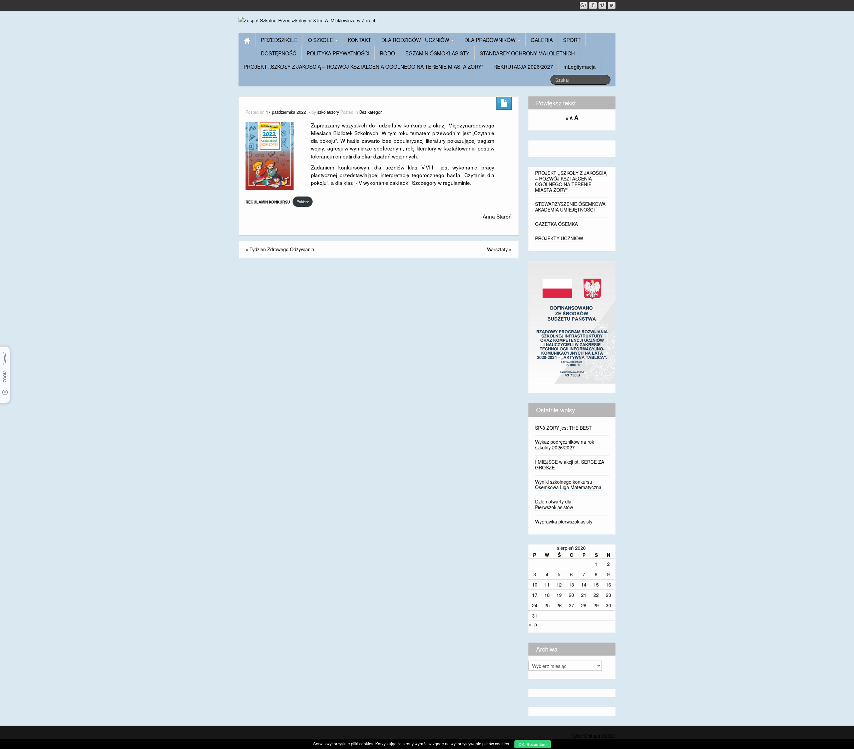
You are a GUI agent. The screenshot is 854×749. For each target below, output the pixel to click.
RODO (387, 53)
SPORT (571, 39)
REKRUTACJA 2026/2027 (523, 66)
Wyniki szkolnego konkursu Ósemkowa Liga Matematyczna (568, 484)
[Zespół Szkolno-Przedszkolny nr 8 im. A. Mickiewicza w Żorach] (308, 19)
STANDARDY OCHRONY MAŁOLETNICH (527, 53)
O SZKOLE (321, 39)
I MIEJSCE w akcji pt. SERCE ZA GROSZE (569, 464)
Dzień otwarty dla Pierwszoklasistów (554, 504)
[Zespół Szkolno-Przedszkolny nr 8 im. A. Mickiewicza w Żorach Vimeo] (602, 5)
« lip (532, 624)
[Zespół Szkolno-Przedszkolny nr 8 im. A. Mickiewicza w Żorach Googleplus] (583, 5)
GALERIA (542, 39)
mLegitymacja (579, 66)
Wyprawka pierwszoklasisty (563, 521)
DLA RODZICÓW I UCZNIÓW (416, 39)
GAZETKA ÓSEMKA (556, 224)
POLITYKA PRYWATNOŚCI (338, 53)
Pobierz (303, 201)
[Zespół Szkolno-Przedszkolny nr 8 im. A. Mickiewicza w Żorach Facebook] (593, 5)
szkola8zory (328, 112)
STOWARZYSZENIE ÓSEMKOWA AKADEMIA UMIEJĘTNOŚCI (570, 207)
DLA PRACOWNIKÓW (490, 39)
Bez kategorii (371, 112)
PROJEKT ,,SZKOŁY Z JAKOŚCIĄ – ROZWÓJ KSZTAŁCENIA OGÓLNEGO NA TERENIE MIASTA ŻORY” (363, 66)
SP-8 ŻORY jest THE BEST (563, 427)
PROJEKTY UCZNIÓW (559, 238)
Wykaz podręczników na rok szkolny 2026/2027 (564, 444)
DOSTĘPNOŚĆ (278, 53)
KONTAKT (359, 39)
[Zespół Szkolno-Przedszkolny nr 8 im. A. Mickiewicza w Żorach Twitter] (611, 5)
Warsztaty (497, 249)
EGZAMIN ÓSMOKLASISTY (437, 53)
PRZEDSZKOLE (279, 39)
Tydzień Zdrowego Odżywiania (282, 249)
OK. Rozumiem (532, 744)
